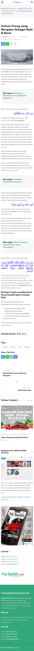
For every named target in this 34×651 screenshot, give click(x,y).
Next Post (26, 388)
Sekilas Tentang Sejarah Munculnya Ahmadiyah (15, 244)
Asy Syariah (16, 647)
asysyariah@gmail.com (12, 564)
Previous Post (9, 371)
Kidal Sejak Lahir (24, 390)
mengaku (5, 347)
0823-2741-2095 (12, 561)
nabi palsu (27, 347)
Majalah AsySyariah (7, 598)
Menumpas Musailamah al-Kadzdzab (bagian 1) (14, 95)
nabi (19, 347)
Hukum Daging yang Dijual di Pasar (14, 437)
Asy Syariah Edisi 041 (12, 434)
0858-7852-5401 (12, 559)
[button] (28, 400)
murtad (13, 347)
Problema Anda (25, 434)
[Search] (32, 2)
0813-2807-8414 (12, 557)
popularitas (25, 313)
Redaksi (5, 37)
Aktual (3, 434)
